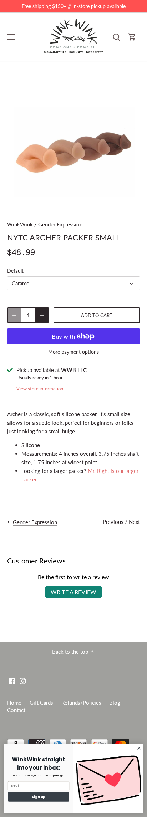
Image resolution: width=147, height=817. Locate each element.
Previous (113, 522)
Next (134, 522)
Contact (16, 710)
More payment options (73, 351)
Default (15, 271)
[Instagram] (23, 680)
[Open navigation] (11, 37)
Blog (114, 702)
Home (14, 702)
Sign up (39, 796)
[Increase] (42, 315)
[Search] (116, 37)
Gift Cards (41, 702)
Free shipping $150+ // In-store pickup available (74, 6)
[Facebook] (12, 680)
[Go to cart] (132, 37)
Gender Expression (60, 224)
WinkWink (20, 224)
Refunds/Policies (81, 702)
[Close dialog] (139, 748)
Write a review (73, 591)
